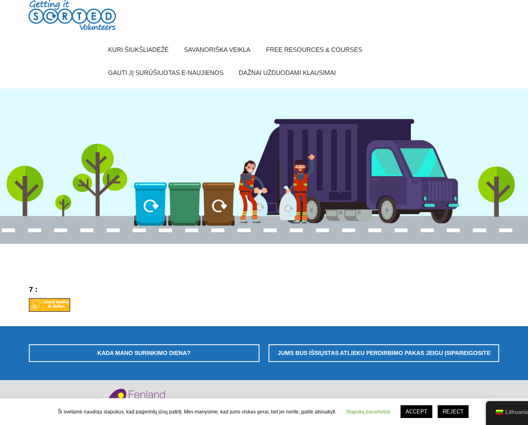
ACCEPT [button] (416, 412)
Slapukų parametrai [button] (368, 412)
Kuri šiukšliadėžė (138, 49)
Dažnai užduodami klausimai (287, 72)
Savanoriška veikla (217, 49)
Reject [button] (453, 412)
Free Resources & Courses (314, 49)
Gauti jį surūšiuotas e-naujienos (166, 72)
